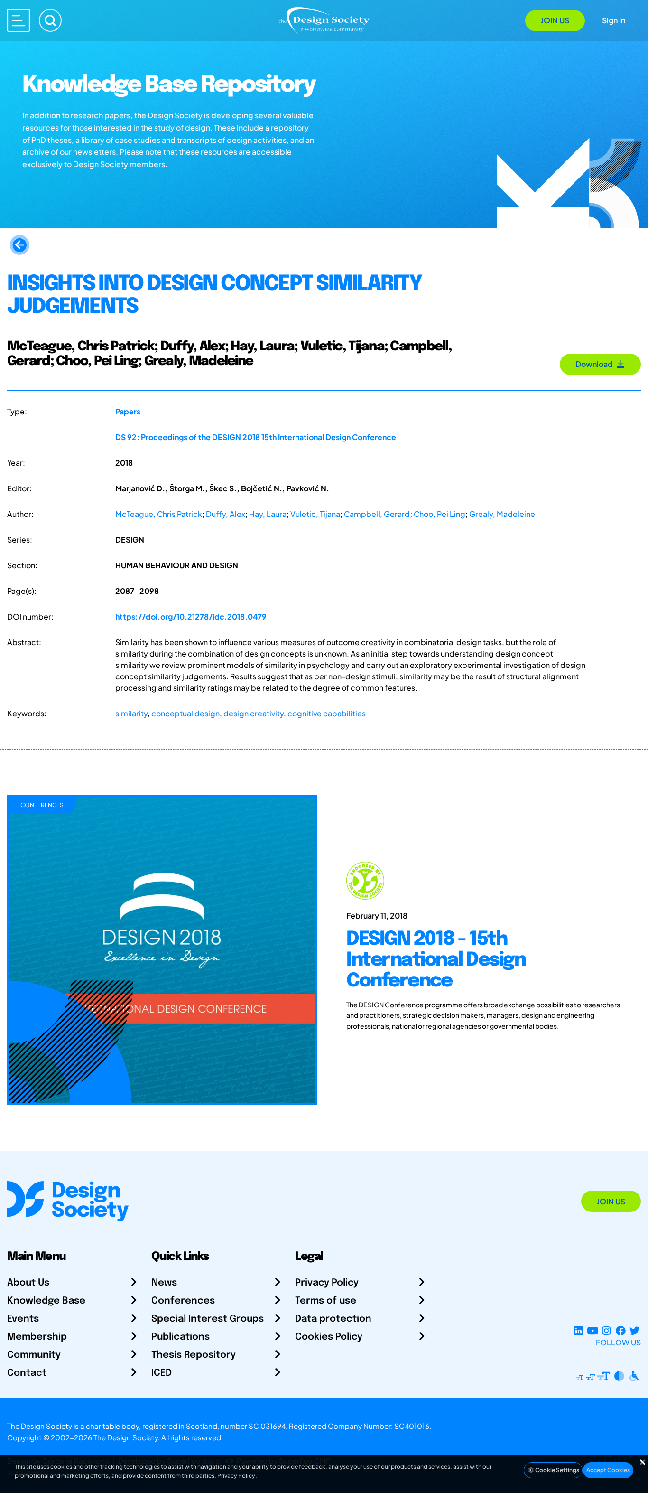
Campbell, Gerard (377, 514)
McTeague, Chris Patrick (158, 514)
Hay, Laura (268, 514)
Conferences (183, 1301)
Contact (26, 1373)
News (164, 1283)
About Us (28, 1283)
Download (595, 364)
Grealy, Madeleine (502, 514)
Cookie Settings (556, 1470)
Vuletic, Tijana (315, 514)
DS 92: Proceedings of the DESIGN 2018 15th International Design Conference (255, 437)
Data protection (333, 1319)
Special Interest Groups (207, 1319)
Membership (37, 1337)
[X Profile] (634, 1331)
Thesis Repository (193, 1355)
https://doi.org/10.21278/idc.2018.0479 (191, 616)
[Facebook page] (620, 1331)
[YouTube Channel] (592, 1331)
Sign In (613, 20)
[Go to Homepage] (324, 20)
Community (34, 1355)
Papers (127, 411)
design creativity (253, 713)
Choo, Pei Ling (439, 514)
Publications (180, 1337)
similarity (131, 713)
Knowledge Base (46, 1301)
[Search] (50, 20)
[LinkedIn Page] (578, 1331)
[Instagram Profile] (606, 1331)
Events (23, 1319)
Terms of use (325, 1301)
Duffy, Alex (225, 514)
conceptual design (185, 713)
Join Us (555, 20)
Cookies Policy (328, 1337)
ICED (161, 1373)
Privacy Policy (327, 1283)
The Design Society (125, 1437)
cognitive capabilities (326, 713)
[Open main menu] (18, 20)
